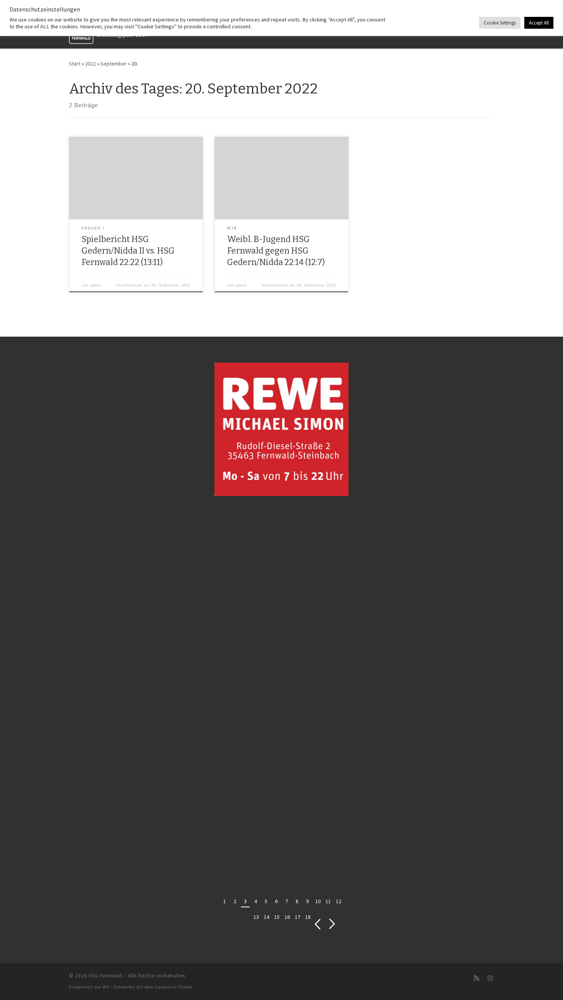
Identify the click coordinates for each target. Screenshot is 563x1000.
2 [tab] (235, 901)
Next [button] (332, 924)
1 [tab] (224, 901)
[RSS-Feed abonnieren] (476, 978)
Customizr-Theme (173, 987)
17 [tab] (297, 916)
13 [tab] (256, 916)
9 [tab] (307, 901)
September (113, 63)
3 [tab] (245, 901)
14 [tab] (266, 916)
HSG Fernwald (105, 975)
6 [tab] (276, 901)
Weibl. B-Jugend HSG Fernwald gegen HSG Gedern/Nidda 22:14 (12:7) (276, 250)
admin (95, 285)
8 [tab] (297, 901)
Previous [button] (317, 924)
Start (74, 63)
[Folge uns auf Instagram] (490, 978)
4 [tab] (255, 901)
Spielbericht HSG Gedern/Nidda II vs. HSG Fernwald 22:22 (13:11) (128, 250)
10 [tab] (318, 901)
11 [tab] (328, 901)
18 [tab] (308, 916)
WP (106, 987)
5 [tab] (266, 901)
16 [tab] (287, 916)
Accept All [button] (539, 23)
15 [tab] (277, 916)
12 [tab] (338, 901)
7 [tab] (286, 901)
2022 (90, 63)
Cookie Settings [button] (500, 23)
